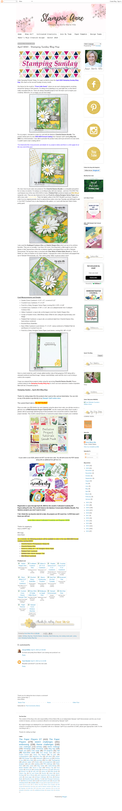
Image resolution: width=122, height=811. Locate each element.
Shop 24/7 (29, 34)
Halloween (39, 758)
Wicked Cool (24, 771)
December (88, 470)
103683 (61, 596)
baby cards (29, 765)
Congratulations (24, 756)
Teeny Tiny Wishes (39, 754)
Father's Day (22, 773)
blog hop (30, 636)
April (87, 491)
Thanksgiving (56, 760)
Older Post (76, 702)
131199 (61, 574)
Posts (88, 454)
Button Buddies (24, 767)
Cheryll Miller (26, 650)
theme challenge (54, 747)
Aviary (50, 777)
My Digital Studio (49, 782)
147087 (22, 602)
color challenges (25, 747)
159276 (22, 588)
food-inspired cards (44, 780)
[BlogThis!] (46, 634)
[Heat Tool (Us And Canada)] (52, 581)
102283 (61, 583)
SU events (27, 784)
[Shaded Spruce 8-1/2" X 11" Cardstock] (52, 570)
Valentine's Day (37, 756)
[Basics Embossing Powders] (42, 581)
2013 (87, 523)
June (87, 486)
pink (29, 764)
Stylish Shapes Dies (22, 567)
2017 (87, 515)
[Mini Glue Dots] (62, 593)
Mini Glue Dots (62, 595)
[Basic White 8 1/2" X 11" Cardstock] (22, 583)
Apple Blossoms (55, 769)
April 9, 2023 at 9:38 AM (38, 650)
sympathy (33, 782)
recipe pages (28, 777)
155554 (42, 586)
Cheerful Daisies (37, 636)
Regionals (23, 788)
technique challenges (40, 777)
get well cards (35, 771)
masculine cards (29, 752)
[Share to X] (48, 634)
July (86, 483)
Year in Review (30, 775)
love (46, 760)
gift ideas (49, 756)
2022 (87, 502)
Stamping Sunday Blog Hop (29, 638)
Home (20, 34)
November (88, 473)
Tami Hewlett (26, 661)
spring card (44, 771)
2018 (87, 513)
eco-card (55, 788)
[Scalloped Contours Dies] (32, 567)
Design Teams (96, 34)
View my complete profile (91, 447)
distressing (29, 769)
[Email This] (44, 634)
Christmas (39, 749)
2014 (87, 520)
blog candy (40, 765)
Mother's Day (49, 767)
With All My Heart (29, 786)
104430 (52, 598)
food (36, 780)
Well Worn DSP (32, 788)
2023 (87, 468)
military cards (56, 786)
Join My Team (65, 34)
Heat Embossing (53, 636)
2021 (87, 505)
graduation (21, 790)
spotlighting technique (40, 790)
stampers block (50, 790)
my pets (53, 754)
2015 (87, 518)
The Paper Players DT (30, 739)
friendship (45, 636)
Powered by (89, 283)
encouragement (47, 762)
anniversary (44, 769)
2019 (87, 510)
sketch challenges (44, 742)
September (89, 478)
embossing (24, 744)
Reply (24, 655)
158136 (32, 586)
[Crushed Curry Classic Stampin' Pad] (22, 597)
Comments (89, 457)
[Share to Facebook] (50, 634)
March (87, 494)
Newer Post (21, 702)
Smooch (44, 773)
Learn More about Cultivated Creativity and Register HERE (49, 520)
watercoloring (52, 765)
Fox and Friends (34, 773)
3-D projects (48, 751)
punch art (49, 758)
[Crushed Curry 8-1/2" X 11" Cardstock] (62, 570)
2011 (87, 528)
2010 (87, 531)
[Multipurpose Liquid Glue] (42, 595)
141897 (32, 600)
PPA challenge (47, 764)
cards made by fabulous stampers (43, 786)
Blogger (64, 796)
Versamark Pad (61, 581)
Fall (58, 751)
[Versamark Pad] (62, 579)
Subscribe (93, 278)
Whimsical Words (28, 780)
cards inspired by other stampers (46, 775)
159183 (22, 569)
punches (39, 760)
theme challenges (45, 744)
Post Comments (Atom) (33, 705)
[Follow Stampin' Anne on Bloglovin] (92, 171)
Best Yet (39, 779)
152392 (22, 610)
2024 (87, 465)
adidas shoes (88, 404)
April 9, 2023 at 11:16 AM (38, 661)
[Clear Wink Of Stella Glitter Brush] (32, 595)
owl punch (55, 780)
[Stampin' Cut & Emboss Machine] (32, 611)
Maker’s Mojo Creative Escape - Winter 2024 (38, 38)
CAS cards (35, 751)
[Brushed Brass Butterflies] (32, 581)
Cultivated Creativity (47, 34)
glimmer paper (26, 762)
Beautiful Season (30, 779)
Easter (37, 762)
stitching (58, 790)
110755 (42, 600)
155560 (32, 572)
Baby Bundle (54, 771)
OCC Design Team (46, 752)
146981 (52, 574)
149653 (32, 615)
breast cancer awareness (44, 788)
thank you (22, 751)
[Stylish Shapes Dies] (22, 565)
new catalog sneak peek (65, 636)
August (87, 481)
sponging (36, 769)
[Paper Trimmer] (22, 607)
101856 (42, 572)
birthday (25, 636)
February (88, 496)
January (88, 499)
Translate (98, 46)
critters (51, 773)
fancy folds (29, 760)
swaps (58, 756)
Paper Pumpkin (81, 34)
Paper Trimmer (22, 609)
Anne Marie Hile (91, 442)
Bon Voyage (41, 782)
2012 (87, 526)
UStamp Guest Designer (49, 784)
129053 (52, 586)
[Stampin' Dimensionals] (52, 593)
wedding (37, 764)
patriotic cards (29, 790)
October (88, 475)
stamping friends (23, 782)
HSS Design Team (27, 758)
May (86, 488)
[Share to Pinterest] (51, 634)
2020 (87, 507)
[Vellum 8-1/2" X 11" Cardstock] (42, 567)
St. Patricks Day (37, 784)
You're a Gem (37, 767)
